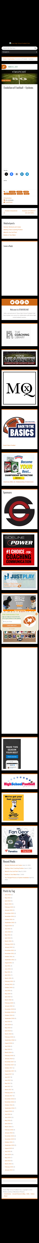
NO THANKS (12, 628)
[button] (11, 617)
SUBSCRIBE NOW (12, 625)
